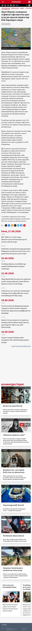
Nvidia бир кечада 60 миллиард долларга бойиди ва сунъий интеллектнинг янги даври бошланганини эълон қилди (16, 251)
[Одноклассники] (12, 225)
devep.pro (24, 629)
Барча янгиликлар (21, 346)
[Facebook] (21, 225)
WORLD (17, 5)
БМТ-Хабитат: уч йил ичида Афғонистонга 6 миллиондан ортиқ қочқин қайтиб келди (14, 239)
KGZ (5, 5)
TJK (8, 5)
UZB (14, 5)
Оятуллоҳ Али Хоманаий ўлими (9, 586)
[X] (6, 225)
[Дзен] (15, 225)
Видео (22, 8)
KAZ (2, 5)
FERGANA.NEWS (16, 2)
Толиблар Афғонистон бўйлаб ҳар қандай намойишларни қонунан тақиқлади (13, 266)
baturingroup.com (9, 629)
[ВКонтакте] (9, 225)
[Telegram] (18, 225)
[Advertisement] (16, 365)
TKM (11, 5)
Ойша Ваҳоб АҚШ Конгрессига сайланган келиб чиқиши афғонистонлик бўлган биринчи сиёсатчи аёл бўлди (16, 281)
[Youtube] (24, 225)
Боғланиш (4, 624)
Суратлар (28, 8)
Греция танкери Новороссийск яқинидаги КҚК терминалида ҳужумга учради (15, 340)
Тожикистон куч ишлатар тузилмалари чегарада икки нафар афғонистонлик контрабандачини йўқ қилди (15, 293)
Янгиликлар (6, 8)
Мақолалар (15, 8)
